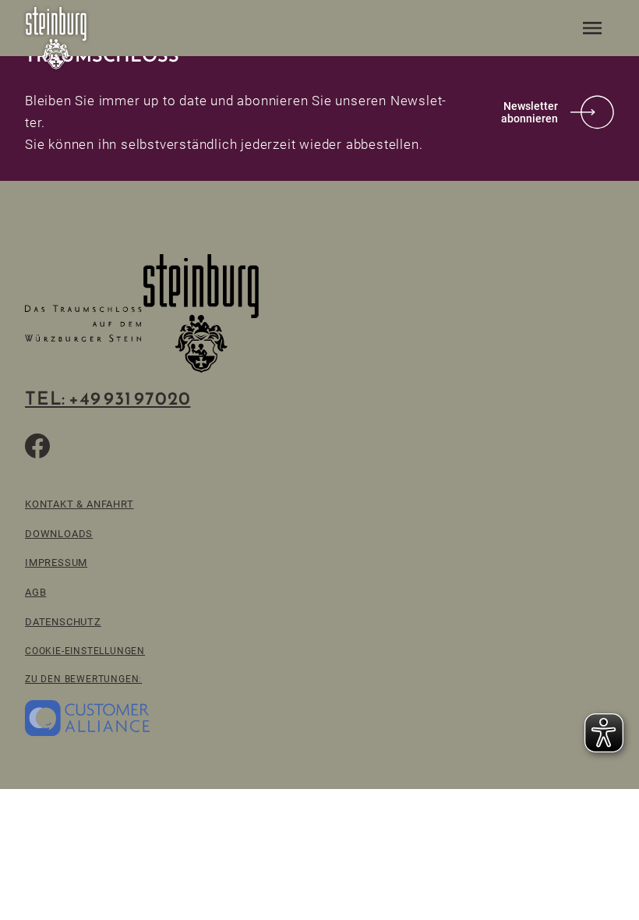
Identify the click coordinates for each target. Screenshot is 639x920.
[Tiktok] (74, 445)
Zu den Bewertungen (82, 679)
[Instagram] (112, 445)
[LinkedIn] (149, 445)
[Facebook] (37, 445)
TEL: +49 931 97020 (107, 398)
